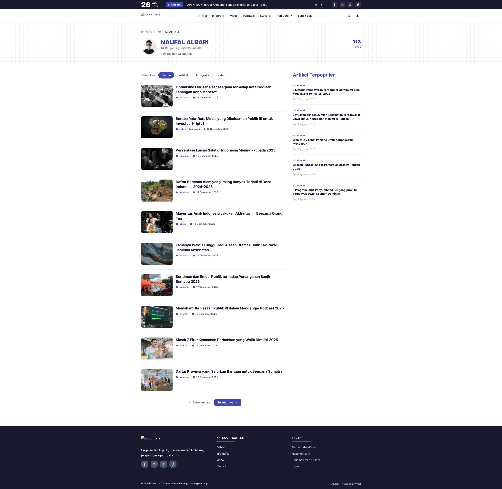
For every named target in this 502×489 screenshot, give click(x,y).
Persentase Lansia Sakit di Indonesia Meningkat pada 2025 (226, 150)
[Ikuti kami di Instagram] (350, 4)
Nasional (184, 97)
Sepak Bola (305, 15)
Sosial (182, 223)
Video (233, 15)
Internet (183, 313)
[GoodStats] (153, 16)
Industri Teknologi (189, 129)
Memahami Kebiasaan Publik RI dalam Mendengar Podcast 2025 (230, 308)
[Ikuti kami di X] (342, 4)
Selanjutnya (225, 402)
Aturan (335, 483)
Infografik (218, 15)
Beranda (146, 32)
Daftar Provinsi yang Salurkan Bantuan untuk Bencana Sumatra (229, 371)
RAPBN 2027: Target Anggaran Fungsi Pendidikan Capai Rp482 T (228, 4)
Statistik (265, 15)
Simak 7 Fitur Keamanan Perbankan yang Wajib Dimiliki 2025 (227, 340)
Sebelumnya (201, 402)
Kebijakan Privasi (351, 483)
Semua (166, 75)
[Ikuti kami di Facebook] (334, 4)
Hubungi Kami (301, 453)
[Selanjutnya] (321, 4)
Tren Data (282, 15)
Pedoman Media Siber (306, 460)
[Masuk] (357, 16)
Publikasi (249, 15)
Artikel (202, 15)
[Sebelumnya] (316, 4)
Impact (296, 466)
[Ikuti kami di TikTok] (358, 4)
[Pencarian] (349, 16)
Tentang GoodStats (304, 447)
